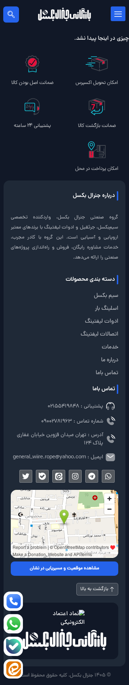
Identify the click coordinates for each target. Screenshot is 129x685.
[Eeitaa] (58, 476)
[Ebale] (42, 476)
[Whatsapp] (108, 476)
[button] (11, 14)
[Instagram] (75, 476)
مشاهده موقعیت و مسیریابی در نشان (64, 568)
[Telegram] (91, 476)
